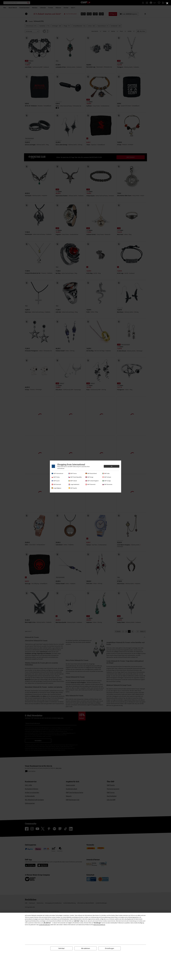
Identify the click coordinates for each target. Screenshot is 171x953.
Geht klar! (61, 948)
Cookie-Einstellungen (44, 924)
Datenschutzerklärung (99, 924)
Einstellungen (109, 948)
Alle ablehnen (85, 948)
